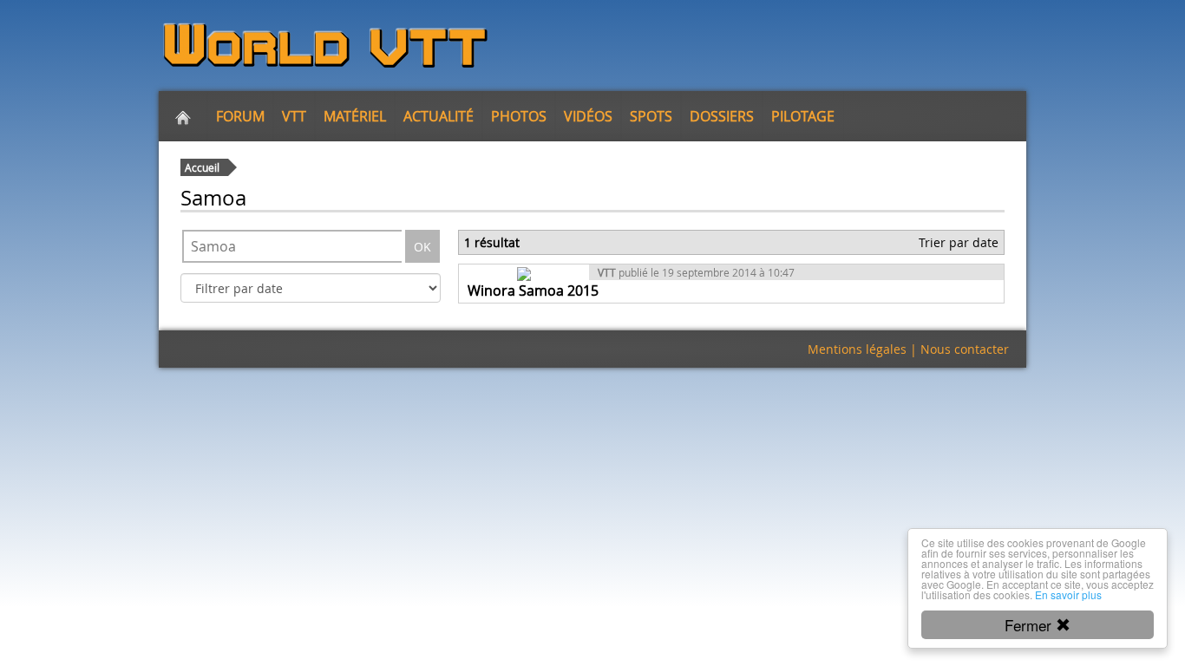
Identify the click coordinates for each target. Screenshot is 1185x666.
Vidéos (588, 116)
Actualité (438, 116)
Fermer (1030, 625)
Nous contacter (964, 349)
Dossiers (722, 116)
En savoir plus (1068, 594)
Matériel (355, 116)
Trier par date (958, 242)
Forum (240, 116)
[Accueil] (183, 116)
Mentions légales (857, 349)
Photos (519, 116)
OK (422, 246)
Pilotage (803, 116)
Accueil (202, 167)
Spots (651, 116)
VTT (294, 116)
